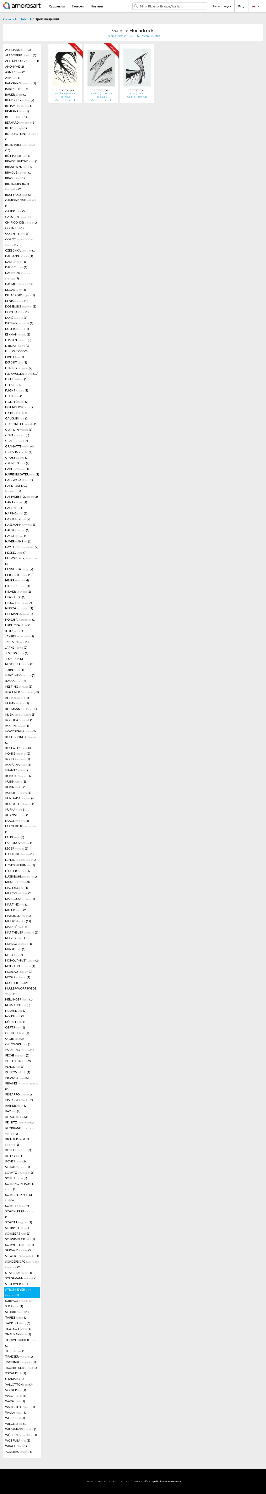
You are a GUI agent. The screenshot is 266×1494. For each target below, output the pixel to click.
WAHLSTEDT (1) (20, 1407)
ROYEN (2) (15, 1161)
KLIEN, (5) (20, 714)
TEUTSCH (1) (18, 1328)
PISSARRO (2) (19, 1100)
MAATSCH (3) (17, 882)
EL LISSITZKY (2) (16, 351)
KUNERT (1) (18, 792)
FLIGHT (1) (16, 390)
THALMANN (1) (18, 1334)
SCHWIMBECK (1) (20, 1239)
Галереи (78, 6)
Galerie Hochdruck (17, 19)
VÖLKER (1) (15, 1390)
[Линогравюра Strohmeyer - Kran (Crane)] (137, 67)
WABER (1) (15, 1395)
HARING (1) (16, 513)
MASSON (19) (18, 921)
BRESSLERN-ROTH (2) (17, 186)
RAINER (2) (16, 1105)
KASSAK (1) (16, 681)
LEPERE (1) (20, 859)
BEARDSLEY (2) (19, 100)
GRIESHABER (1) (18, 452)
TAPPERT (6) (17, 1323)
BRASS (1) (15, 178)
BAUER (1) (16, 94)
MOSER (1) (17, 977)
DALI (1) (15, 261)
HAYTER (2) (21, 547)
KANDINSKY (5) (20, 675)
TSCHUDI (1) (15, 1373)
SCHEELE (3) (16, 1178)
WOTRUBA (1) (17, 1440)
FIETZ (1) (16, 379)
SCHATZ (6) (19, 1172)
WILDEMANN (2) (21, 1429)
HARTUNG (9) (17, 519)
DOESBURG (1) (20, 306)
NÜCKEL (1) (15, 1022)
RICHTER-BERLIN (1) (17, 1141)
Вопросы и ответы (170, 1481)
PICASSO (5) (17, 1077)
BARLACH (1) (17, 89)
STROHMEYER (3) (18, 1292)
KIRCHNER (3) (22, 692)
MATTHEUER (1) (21, 932)
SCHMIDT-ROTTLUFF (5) (19, 1197)
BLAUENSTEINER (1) (21, 136)
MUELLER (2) (16, 983)
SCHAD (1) (17, 1167)
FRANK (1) (14, 396)
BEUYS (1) (16, 128)
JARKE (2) (16, 647)
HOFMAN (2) (19, 614)
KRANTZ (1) (16, 770)
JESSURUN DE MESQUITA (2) (19, 661)
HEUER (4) (17, 580)
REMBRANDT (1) (20, 1130)
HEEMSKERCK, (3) (21, 560)
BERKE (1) (16, 117)
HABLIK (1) (17, 468)
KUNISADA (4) (19, 798)
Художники (57, 6)
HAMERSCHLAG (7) (16, 488)
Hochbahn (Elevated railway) (65, 95)
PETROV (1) (17, 1072)
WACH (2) (15, 1401)
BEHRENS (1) (17, 111)
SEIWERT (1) (22, 1256)
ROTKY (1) (15, 1155)
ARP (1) (13, 77)
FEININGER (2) (18, 368)
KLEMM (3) (17, 703)
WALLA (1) (16, 1412)
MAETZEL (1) (16, 887)
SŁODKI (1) (17, 1312)
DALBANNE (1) (19, 256)
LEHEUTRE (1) (19, 854)
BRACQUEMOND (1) (21, 161)
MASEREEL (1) (18, 915)
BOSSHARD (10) (20, 147)
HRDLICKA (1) (18, 625)
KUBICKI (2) (18, 776)
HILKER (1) (17, 586)
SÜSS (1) (14, 1306)
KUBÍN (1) (16, 787)
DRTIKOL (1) (19, 323)
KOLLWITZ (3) (18, 748)
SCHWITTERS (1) (19, 1244)
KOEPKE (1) (17, 725)
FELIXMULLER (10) (21, 373)
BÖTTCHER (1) (18, 155)
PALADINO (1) (19, 1050)
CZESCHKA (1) (20, 250)
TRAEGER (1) (19, 1356)
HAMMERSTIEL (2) (21, 496)
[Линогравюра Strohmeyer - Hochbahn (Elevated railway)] (65, 67)
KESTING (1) (18, 686)
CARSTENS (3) (18, 217)
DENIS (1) (16, 301)
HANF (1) (15, 507)
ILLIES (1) (15, 630)
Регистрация (222, 6)
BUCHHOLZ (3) (18, 194)
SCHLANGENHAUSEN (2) (19, 1186)
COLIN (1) (14, 228)
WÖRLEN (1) (21, 1435)
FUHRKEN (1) (16, 413)
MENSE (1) (15, 949)
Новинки (97, 6)
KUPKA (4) (15, 809)
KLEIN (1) (17, 697)
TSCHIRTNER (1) (21, 1367)
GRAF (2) (16, 440)
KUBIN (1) (15, 781)
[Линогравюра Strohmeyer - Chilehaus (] (101, 67)
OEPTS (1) (15, 1027)
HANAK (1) (16, 502)
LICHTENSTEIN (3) (20, 865)
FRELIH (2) (16, 401)
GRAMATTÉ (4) (19, 446)
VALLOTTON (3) (19, 1384)
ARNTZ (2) (15, 72)
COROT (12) (19, 242)
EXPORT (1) (16, 362)
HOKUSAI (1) (20, 619)
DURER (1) (17, 329)
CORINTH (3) (17, 233)
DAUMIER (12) (19, 284)
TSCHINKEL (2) (20, 1362)
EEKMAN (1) (17, 334)
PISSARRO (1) (18, 1094)
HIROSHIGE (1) (15, 597)
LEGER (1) (16, 848)
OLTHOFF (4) (17, 1033)
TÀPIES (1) (16, 1317)
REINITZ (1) (19, 1122)
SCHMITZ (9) (17, 1205)
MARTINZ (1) (16, 904)
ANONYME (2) (14, 66)
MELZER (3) (16, 938)
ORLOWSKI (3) (18, 1044)
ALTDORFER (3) (20, 55)
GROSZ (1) (16, 457)
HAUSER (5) (16, 535)
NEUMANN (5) (17, 1005)
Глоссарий (151, 1481)
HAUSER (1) (17, 530)
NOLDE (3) (15, 1016)
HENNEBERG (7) (19, 569)
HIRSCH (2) (18, 602)
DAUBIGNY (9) (18, 275)
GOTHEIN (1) (18, 429)
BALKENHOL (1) (20, 83)
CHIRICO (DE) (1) (21, 222)
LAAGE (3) (17, 820)
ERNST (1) (14, 357)
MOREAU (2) (18, 971)
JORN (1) (14, 669)
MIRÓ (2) (14, 955)
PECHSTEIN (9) (18, 1061)
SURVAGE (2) (18, 1300)
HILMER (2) (18, 591)
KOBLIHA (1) (19, 720)
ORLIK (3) (14, 1038)
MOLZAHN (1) (20, 966)
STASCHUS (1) (18, 1272)
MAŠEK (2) (16, 910)
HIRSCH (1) (19, 608)
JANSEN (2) (19, 636)
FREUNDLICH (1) (19, 407)
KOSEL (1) (17, 759)
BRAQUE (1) (18, 172)
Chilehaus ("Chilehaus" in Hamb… (101, 95)
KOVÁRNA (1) (18, 764)
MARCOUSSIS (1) (20, 899)
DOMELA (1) (17, 312)
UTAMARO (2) (14, 1379)
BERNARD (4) (20, 122)
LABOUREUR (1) (20, 829)
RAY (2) (12, 1111)
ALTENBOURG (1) (22, 61)
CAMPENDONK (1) (21, 203)
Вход (241, 6)
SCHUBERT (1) (17, 1233)
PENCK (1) (14, 1066)
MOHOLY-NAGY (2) (22, 960)
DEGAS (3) (15, 289)
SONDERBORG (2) (22, 1264)
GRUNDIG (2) (17, 463)
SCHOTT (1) (18, 1222)
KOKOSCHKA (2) (20, 731)
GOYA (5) (17, 435)
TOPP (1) (15, 1351)
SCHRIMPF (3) (18, 1228)
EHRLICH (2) (17, 345)
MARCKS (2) (18, 893)
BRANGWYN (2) (19, 167)
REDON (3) (16, 1116)
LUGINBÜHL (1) (21, 876)
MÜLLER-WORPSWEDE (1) (20, 991)
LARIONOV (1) (19, 843)
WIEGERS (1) (16, 1423)
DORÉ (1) (16, 317)
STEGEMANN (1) (21, 1278)
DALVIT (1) (16, 267)
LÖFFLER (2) (18, 871)
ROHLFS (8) (18, 1150)
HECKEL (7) (16, 552)
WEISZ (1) (15, 1418)
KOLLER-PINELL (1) (20, 739)
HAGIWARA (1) (19, 480)
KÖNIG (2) (17, 753)
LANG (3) (14, 837)
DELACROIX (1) (20, 295)
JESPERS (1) (16, 653)
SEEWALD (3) (18, 1250)
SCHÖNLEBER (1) (20, 1214)
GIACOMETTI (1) (21, 424)
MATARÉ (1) (16, 927)
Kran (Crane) (137, 93)
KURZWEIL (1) (17, 815)
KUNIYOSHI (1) (20, 804)
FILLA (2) (13, 385)
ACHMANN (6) (18, 49)
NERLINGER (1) (19, 999)
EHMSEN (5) (18, 340)
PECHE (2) (17, 1055)
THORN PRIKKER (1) (20, 1342)
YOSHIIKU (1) (19, 1451)
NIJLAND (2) (15, 1010)
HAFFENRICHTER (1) (22, 474)
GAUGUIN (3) (16, 418)
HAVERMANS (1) (18, 541)
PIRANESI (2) (21, 1086)
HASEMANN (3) (20, 524)
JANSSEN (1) (17, 642)
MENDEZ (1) (18, 943)
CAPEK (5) (15, 211)
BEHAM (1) (19, 105)
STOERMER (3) (17, 1284)
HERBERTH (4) (18, 574)
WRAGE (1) (16, 1446)
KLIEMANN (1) (21, 709)
